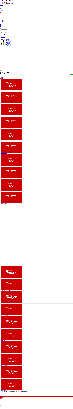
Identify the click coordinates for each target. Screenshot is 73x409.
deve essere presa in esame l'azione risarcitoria (4, 203)
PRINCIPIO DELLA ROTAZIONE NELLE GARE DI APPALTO (6, 128)
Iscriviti (2, 1)
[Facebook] (2, 0)
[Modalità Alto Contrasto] (0, 27)
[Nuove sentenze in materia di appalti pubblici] (11, 90)
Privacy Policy (1, 404)
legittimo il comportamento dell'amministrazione (4, 178)
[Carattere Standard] (0, 24)
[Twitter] (4, 0)
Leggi (0, 77)
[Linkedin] (6, 0)
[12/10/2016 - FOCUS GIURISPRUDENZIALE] (11, 115)
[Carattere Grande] (0, 26)
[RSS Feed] (11, 0)
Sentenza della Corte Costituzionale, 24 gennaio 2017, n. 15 (5, 290)
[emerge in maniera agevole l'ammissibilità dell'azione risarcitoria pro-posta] (11, 190)
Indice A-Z (3, 9)
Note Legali (1, 403)
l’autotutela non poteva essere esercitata (4, 153)
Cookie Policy (1, 405)
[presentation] (0, 70)
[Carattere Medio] (0, 25)
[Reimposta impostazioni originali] (0, 28)
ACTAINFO (4, 408)
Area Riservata (5, 1)
